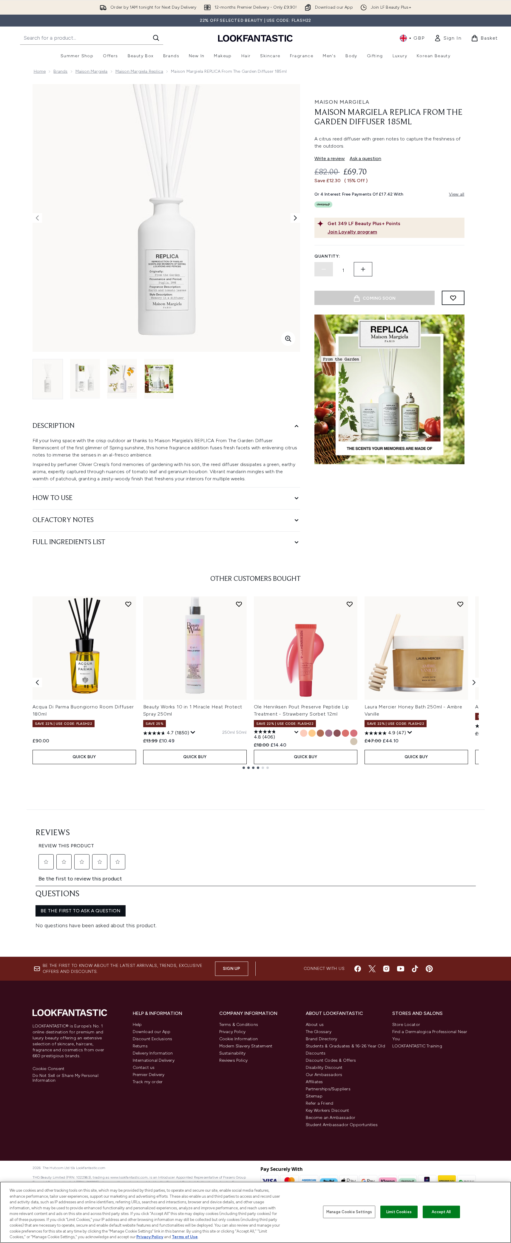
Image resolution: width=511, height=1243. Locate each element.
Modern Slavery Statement (246, 1046)
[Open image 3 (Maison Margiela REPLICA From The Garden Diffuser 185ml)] (122, 379)
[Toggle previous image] (37, 218)
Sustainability (232, 1053)
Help (137, 1024)
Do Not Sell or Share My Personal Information (65, 1078)
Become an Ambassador (331, 1117)
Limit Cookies (399, 1212)
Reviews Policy (233, 1060)
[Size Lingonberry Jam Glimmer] (353, 733)
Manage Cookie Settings (349, 1212)
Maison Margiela (91, 71)
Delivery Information (153, 1053)
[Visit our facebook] (358, 969)
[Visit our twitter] (372, 969)
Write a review (329, 158)
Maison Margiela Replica (139, 71)
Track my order (148, 1081)
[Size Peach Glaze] (303, 733)
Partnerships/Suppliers (328, 1089)
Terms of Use (185, 1237)
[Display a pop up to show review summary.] (193, 732)
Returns (140, 1046)
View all (456, 194)
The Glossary (318, 1031)
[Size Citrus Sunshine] (312, 733)
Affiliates (314, 1081)
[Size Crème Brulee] (320, 733)
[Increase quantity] (363, 269)
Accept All (441, 1212)
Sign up (231, 968)
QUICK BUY (84, 756)
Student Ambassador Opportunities (342, 1124)
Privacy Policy (232, 1031)
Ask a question (365, 158)
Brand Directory (321, 1038)
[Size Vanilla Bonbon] (353, 741)
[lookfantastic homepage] (255, 38)
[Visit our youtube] (400, 969)
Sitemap (314, 1096)
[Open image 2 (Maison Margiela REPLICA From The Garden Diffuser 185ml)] (85, 379)
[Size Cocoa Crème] (337, 733)
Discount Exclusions (152, 1038)
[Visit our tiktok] (415, 969)
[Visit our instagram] (386, 969)
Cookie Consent (49, 1068)
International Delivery (154, 1060)
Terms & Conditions (238, 1024)
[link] (447, 38)
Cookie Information (238, 1038)
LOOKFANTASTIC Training (417, 1046)
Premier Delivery (149, 1074)
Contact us (144, 1067)
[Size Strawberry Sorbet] (345, 733)
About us (315, 1024)
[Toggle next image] (295, 218)
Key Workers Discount (327, 1110)
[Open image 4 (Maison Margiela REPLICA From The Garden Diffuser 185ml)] (159, 379)
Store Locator (406, 1024)
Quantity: (327, 256)
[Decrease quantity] (323, 269)
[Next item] (474, 682)
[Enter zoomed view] (288, 339)
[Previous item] (37, 682)
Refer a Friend (320, 1103)
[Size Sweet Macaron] (328, 733)
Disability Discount (324, 1067)
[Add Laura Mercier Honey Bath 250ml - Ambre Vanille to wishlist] (460, 604)
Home (40, 71)
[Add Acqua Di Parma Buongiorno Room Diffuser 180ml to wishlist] (128, 604)
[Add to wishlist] (453, 298)
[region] (255, 1212)
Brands (60, 71)
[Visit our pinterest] (429, 969)
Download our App (152, 1031)
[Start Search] (156, 37)
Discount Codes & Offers (331, 1060)
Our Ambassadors (324, 1074)
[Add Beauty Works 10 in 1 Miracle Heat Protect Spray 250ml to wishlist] (239, 604)
